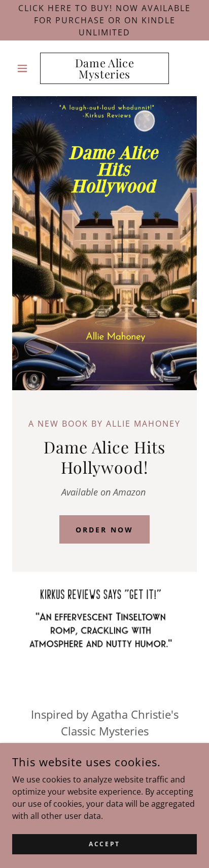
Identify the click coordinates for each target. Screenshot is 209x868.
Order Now (104, 529)
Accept (104, 844)
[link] (104, 68)
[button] (26, 68)
